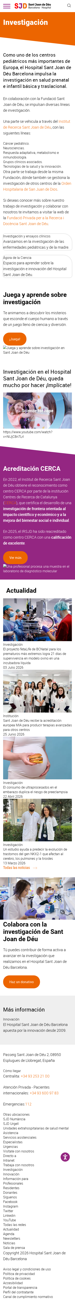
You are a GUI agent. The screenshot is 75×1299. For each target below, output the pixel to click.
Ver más (15, 557)
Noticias (9, 1243)
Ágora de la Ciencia (17, 257)
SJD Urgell (11, 1123)
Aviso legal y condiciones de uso (27, 1269)
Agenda (8, 1234)
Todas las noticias (16, 867)
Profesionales (13, 1183)
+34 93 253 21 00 (35, 1076)
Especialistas (12, 1142)
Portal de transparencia (20, 1287)
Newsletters (11, 1238)
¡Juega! (14, 339)
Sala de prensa (14, 1247)
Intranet (8, 1160)
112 (28, 1104)
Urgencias (10, 1146)
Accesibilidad (13, 1283)
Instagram (10, 1206)
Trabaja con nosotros (18, 1165)
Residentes (11, 1188)
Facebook (10, 1201)
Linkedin (9, 1215)
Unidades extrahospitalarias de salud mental (36, 1128)
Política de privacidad (19, 1273)
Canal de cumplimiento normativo (28, 1296)
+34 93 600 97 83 (44, 1092)
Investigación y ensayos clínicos (26, 236)
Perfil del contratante (18, 1292)
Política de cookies (17, 1278)
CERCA (10, 502)
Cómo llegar (12, 1071)
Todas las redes (14, 1224)
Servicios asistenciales (19, 1137)
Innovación (11, 1019)
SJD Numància (14, 1119)
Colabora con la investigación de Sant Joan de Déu (33, 932)
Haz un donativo (21, 982)
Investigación (13, 1169)
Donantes (10, 1192)
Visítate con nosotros (18, 1151)
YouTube (9, 1220)
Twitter (8, 1211)
